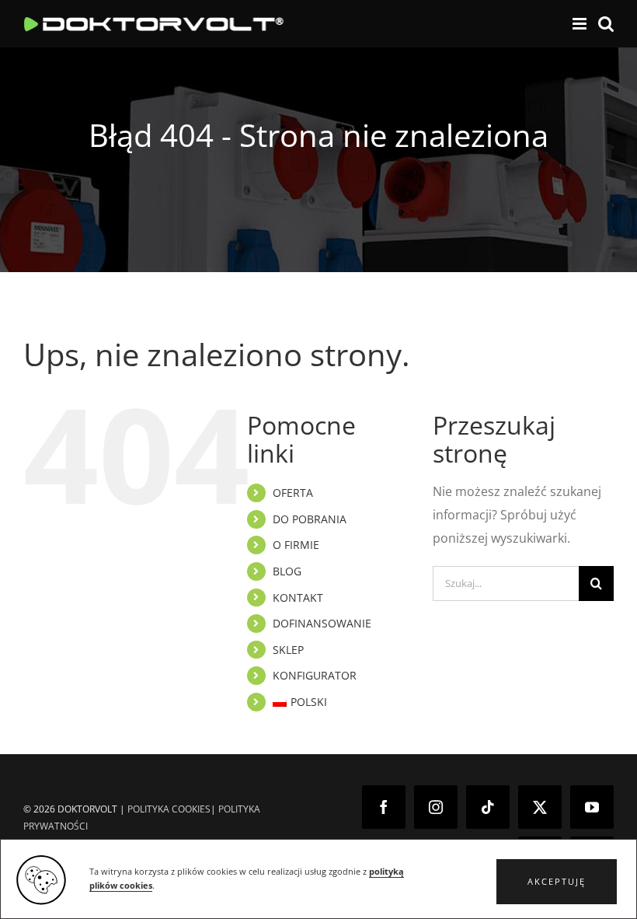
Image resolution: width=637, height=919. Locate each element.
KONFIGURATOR (315, 675)
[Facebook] (384, 807)
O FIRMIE (296, 544)
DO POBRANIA (309, 519)
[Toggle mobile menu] (581, 24)
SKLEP (288, 649)
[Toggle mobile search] (606, 24)
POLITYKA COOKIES (169, 809)
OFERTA (293, 492)
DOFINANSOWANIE (322, 623)
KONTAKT (298, 597)
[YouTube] (592, 807)
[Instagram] (436, 807)
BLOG (287, 571)
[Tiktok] (488, 807)
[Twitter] (540, 807)
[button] (556, 881)
